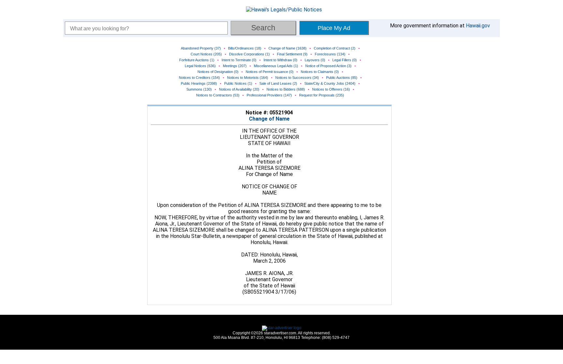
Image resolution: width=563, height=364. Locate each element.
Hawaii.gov (478, 25)
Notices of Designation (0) (217, 72)
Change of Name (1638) (287, 48)
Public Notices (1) (238, 83)
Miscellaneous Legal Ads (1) (276, 66)
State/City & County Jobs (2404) (329, 83)
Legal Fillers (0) (344, 60)
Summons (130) (199, 89)
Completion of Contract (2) (334, 48)
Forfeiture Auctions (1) (196, 60)
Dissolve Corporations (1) (249, 54)
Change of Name (269, 119)
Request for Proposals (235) (321, 95)
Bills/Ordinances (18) (244, 48)
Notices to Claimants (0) (320, 72)
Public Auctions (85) (341, 78)
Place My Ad (334, 28)
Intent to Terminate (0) (239, 60)
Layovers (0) (315, 60)
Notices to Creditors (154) (199, 78)
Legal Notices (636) (200, 66)
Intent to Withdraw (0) (280, 60)
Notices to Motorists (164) (247, 78)
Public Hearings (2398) (199, 83)
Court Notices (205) (206, 54)
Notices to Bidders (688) (286, 89)
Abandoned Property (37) (201, 48)
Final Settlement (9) (292, 54)
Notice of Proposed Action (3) (328, 66)
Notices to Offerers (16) (331, 89)
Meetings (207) (235, 66)
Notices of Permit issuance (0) (270, 72)
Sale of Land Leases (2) (278, 83)
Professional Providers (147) (269, 95)
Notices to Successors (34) (297, 78)
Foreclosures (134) (330, 54)
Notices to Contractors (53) (217, 95)
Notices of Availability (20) (239, 89)
